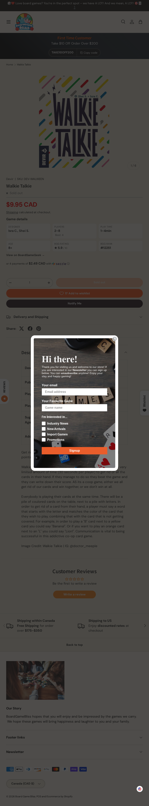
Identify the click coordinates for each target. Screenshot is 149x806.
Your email (49, 385)
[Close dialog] (115, 339)
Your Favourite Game (57, 401)
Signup (74, 450)
